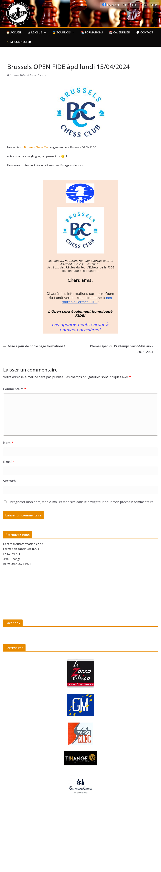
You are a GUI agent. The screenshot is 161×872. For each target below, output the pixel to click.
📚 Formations (92, 32)
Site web (9, 481)
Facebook (113, 5)
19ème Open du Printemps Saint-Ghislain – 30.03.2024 (121, 349)
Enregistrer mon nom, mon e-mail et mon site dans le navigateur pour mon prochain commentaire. (81, 502)
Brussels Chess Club (36, 147)
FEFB (153, 5)
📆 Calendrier (119, 32)
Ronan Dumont (38, 75)
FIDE (126, 5)
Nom (8, 443)
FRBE (144, 5)
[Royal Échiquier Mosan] (80, 3)
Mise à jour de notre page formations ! (36, 346)
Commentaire (14, 389)
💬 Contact (144, 32)
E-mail (9, 462)
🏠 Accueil (14, 32)
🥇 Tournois (61, 32)
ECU (135, 5)
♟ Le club (35, 32)
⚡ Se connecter (18, 42)
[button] (44, 32)
